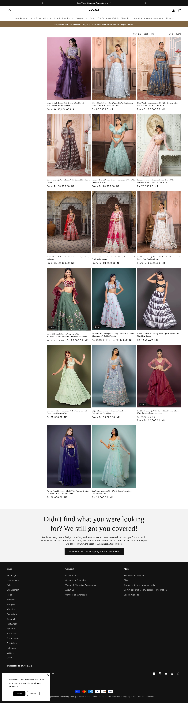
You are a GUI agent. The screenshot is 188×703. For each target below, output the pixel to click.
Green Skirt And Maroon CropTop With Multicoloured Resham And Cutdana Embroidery (67, 335)
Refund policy (84, 696)
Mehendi (11, 599)
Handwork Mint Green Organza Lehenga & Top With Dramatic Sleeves (113, 181)
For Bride (11, 633)
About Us (69, 590)
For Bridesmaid (14, 638)
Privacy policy (98, 696)
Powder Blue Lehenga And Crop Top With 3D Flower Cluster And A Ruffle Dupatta (113, 335)
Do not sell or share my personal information (145, 590)
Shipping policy (129, 696)
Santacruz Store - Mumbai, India (140, 585)
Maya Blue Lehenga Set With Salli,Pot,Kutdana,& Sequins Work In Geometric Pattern (112, 104)
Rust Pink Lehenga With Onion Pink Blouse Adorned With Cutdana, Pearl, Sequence (159, 412)
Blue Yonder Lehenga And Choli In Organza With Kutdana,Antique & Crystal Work (157, 104)
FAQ (126, 580)
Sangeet (11, 604)
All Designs (12, 575)
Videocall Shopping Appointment (81, 585)
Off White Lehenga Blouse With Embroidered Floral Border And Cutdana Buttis (158, 258)
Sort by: (137, 34)
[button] (10, 11)
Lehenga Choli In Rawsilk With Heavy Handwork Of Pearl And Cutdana (113, 258)
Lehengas (11, 648)
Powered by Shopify (68, 697)
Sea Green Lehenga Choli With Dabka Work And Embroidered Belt (112, 492)
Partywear (12, 624)
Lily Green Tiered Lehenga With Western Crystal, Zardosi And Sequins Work (67, 412)
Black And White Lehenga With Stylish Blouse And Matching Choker (158, 335)
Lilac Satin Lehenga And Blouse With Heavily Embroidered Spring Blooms (66, 104)
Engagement (13, 590)
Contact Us (70, 575)
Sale (9, 585)
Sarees (10, 653)
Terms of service (113, 696)
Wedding (11, 609)
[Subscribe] (53, 673)
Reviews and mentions (134, 575)
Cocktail (11, 619)
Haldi (9, 595)
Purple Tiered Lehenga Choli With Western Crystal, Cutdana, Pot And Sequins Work (68, 492)
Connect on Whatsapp (76, 595)
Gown (9, 657)
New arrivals (13, 580)
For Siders (12, 643)
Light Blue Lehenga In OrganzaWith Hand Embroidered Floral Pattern (109, 412)
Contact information (146, 696)
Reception (12, 614)
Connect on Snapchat (75, 580)
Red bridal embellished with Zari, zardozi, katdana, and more (68, 258)
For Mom (11, 628)
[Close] (48, 675)
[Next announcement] (146, 3)
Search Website (131, 595)
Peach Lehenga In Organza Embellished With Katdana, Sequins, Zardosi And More (155, 181)
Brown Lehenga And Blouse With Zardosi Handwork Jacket (68, 181)
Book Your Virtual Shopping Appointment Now (94, 551)
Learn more (13, 686)
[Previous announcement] (42, 3)
